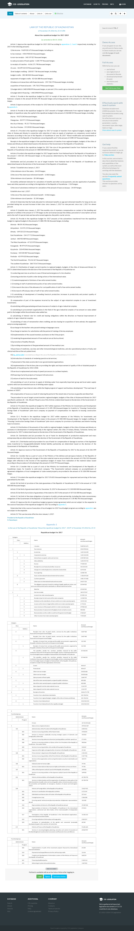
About (32, 13)
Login (122, 4)
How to (96, 4)
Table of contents (21, 13)
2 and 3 (74, 44)
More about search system (112, 130)
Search (9, 903)
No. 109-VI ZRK (18, 355)
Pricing (105, 4)
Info (112, 4)
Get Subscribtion (59, 876)
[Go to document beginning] (120, 13)
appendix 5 (62, 504)
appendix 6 (89, 508)
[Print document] (112, 13)
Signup (47, 876)
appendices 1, (66, 44)
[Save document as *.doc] (116, 13)
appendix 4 (13, 107)
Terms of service (54, 909)
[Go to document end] (124, 13)
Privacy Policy (53, 911)
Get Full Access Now (112, 88)
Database (87, 4)
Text (10, 13)
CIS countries (32, 903)
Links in (39, 13)
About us (51, 903)
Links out (48, 13)
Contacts (51, 906)
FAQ (29, 909)
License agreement (34, 911)
